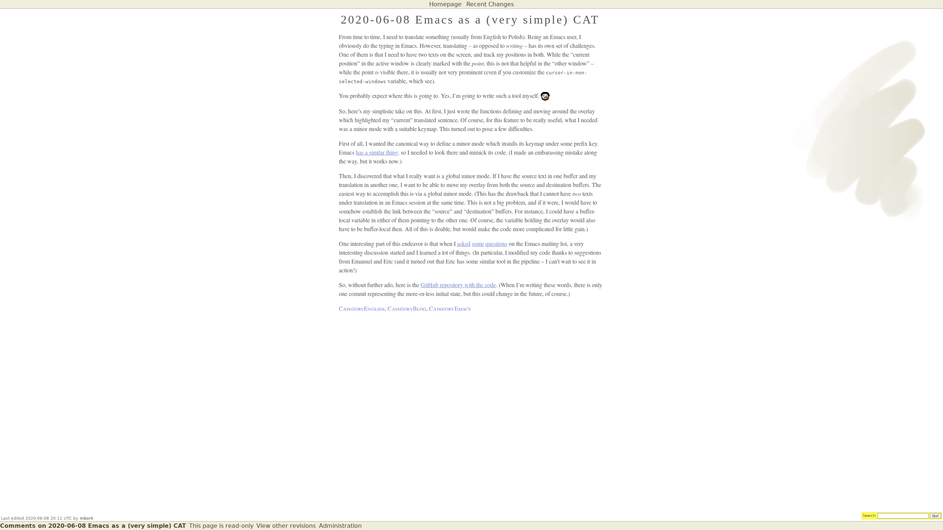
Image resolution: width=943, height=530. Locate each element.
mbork (86, 518)
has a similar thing (377, 152)
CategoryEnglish (362, 308)
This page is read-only (221, 525)
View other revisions (286, 525)
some (478, 243)
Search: (869, 515)
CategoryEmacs (450, 308)
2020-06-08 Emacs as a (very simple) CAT (470, 19)
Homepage (445, 4)
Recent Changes (490, 4)
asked (463, 243)
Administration (340, 525)
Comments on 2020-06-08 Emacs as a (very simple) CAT (93, 525)
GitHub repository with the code (458, 285)
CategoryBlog (407, 308)
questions (496, 243)
